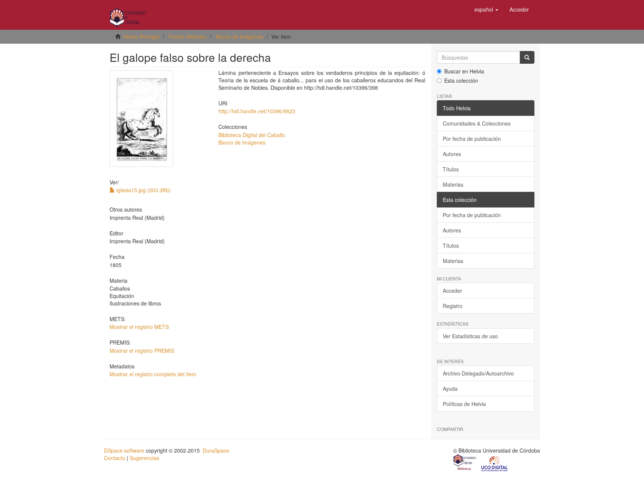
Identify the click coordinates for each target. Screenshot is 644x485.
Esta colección (461, 80)
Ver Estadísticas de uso (470, 336)
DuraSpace (216, 450)
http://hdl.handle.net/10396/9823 (256, 111)
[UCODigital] (495, 463)
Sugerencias (144, 458)
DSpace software (124, 450)
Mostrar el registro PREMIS (142, 350)
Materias (453, 184)
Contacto (114, 458)
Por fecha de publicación (472, 138)
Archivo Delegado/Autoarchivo (478, 373)
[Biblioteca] (465, 463)
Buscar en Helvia (464, 71)
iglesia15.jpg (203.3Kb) (143, 190)
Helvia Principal (141, 36)
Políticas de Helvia (464, 404)
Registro (453, 306)
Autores (452, 154)
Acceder (452, 290)
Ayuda (450, 388)
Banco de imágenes (239, 36)
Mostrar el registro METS (139, 326)
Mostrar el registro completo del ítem (153, 374)
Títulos (451, 169)
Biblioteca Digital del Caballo (251, 135)
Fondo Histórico (187, 36)
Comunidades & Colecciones (477, 123)
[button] (486, 9)
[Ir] (527, 57)
